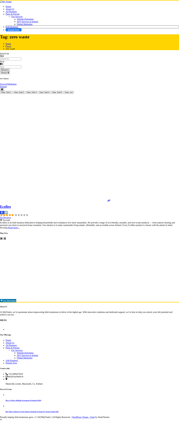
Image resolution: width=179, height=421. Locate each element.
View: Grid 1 (6, 92)
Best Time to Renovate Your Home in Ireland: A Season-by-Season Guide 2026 (32, 411)
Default (3, 86)
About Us (10, 9)
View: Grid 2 (19, 92)
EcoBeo (5, 206)
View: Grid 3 (31, 92)
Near (2, 61)
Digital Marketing (24, 24)
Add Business (12, 27)
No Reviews (5, 217)
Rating (14, 84)
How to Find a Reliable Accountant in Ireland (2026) (23, 400)
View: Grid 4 (44, 92)
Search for (4, 53)
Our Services (17, 16)
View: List (69, 92)
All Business (11, 11)
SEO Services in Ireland (27, 21)
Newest (4, 73)
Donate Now (13, 30)
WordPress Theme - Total (83, 417)
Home (8, 6)
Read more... (13, 227)
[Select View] (2, 89)
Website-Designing (25, 19)
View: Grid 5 (57, 92)
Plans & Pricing (12, 14)
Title (9, 84)
